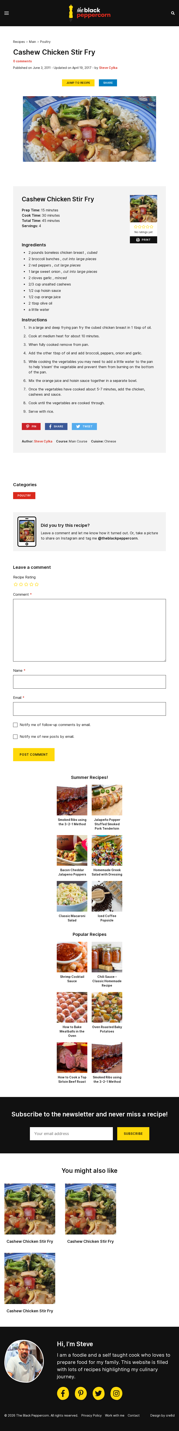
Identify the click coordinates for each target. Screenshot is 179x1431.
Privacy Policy (91, 1415)
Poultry (45, 42)
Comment (22, 594)
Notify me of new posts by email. (47, 737)
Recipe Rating (24, 577)
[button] (136, 227)
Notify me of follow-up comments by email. (55, 725)
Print (146, 239)
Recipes (19, 42)
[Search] (173, 13)
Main (32, 42)
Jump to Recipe (78, 82)
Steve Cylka (108, 68)
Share (108, 82)
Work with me (114, 1415)
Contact (134, 1415)
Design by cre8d (162, 1415)
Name (19, 670)
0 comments (22, 61)
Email (18, 698)
